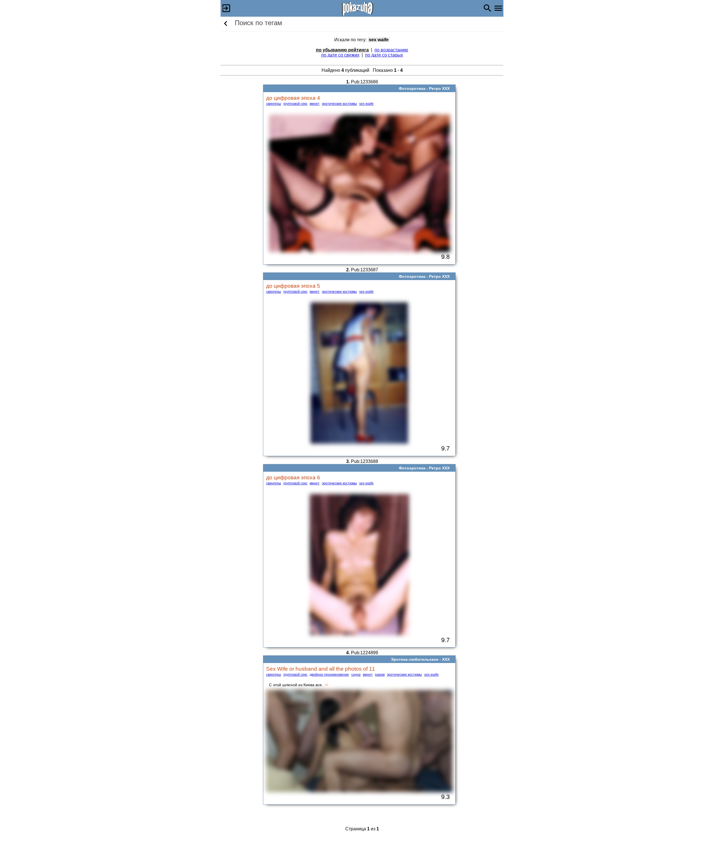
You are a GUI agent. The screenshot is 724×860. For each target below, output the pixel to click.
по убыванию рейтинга (342, 49)
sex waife (366, 104)
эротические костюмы (339, 104)
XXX (446, 659)
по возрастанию (391, 49)
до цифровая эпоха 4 (293, 98)
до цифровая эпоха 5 (293, 286)
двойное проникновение (329, 675)
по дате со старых (384, 55)
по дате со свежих (340, 55)
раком (380, 675)
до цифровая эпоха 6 (293, 477)
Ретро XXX (439, 88)
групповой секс (295, 104)
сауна (356, 675)
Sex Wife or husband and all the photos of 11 (320, 669)
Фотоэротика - (414, 88)
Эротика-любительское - (416, 659)
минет (315, 104)
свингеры (273, 104)
